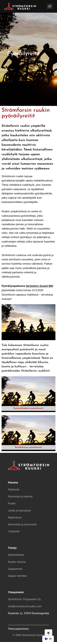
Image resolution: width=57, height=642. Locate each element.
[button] (48, 639)
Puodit (11, 503)
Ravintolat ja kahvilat (20, 496)
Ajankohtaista (16, 554)
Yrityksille (14, 531)
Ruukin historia (17, 561)
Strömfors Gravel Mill (39, 285)
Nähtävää (13, 489)
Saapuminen (15, 568)
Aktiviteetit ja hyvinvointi (22, 524)
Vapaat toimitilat (17, 575)
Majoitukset (15, 517)
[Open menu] (50, 6)
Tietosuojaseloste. (18, 628)
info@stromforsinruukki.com (24, 606)
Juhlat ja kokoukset (19, 510)
